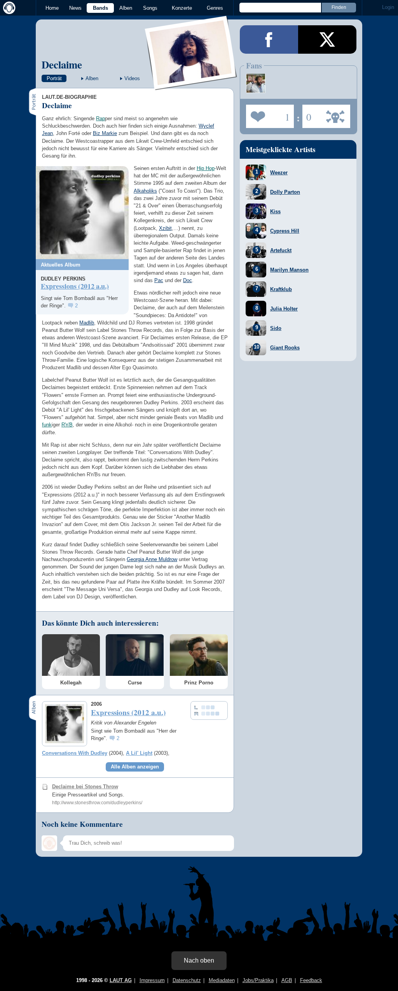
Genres (215, 8)
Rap (100, 118)
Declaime (62, 64)
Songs (150, 8)
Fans (268, 114)
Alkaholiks (145, 191)
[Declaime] (191, 85)
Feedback (311, 980)
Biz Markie (105, 133)
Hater (306, 114)
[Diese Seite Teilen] (269, 39)
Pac (158, 280)
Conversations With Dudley (74, 753)
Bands (100, 8)
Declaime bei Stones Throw (85, 786)
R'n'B (67, 425)
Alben (125, 8)
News (75, 8)
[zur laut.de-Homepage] (8, 8)
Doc (187, 280)
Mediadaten (222, 980)
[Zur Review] (82, 212)
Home (52, 8)
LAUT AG (121, 980)
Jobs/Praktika (258, 980)
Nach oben (199, 960)
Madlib (86, 323)
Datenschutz (187, 980)
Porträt (54, 78)
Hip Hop (206, 168)
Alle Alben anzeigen (135, 767)
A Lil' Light (139, 753)
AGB (286, 980)
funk (47, 425)
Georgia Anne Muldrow (152, 559)
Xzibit (165, 228)
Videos (132, 78)
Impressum (152, 980)
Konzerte (182, 8)
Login (388, 7)
